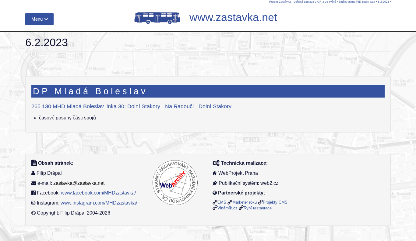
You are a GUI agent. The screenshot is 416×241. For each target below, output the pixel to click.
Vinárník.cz (227, 208)
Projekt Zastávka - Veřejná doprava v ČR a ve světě (302, 1)
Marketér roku (244, 202)
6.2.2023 (383, 1)
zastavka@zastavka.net (78, 183)
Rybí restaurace (258, 208)
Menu (37, 19)
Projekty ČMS (275, 202)
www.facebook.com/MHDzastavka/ (98, 192)
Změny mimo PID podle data (357, 1)
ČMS (221, 202)
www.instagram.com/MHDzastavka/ (99, 202)
